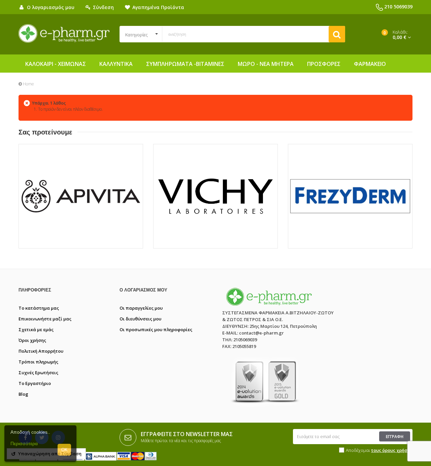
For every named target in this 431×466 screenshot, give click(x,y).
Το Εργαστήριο (35, 383)
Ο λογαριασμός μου (143, 290)
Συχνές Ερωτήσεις (38, 373)
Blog (23, 394)
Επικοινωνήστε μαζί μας (45, 319)
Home (28, 84)
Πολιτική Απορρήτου (41, 351)
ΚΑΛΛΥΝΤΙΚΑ (116, 64)
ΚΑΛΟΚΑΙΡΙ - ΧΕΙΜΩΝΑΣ (55, 64)
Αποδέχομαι (379, 450)
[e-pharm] (64, 33)
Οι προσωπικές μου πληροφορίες (156, 329)
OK (64, 449)
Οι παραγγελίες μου (141, 308)
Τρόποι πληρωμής (38, 362)
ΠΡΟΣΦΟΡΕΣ (323, 64)
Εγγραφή (394, 436)
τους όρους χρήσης (391, 450)
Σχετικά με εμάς (36, 329)
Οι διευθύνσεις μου (140, 319)
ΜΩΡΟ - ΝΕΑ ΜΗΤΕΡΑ (266, 64)
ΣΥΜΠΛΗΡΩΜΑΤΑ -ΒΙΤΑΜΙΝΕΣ (185, 64)
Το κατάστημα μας (39, 308)
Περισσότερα (24, 443)
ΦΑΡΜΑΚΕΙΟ (370, 64)
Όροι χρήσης (32, 340)
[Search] (337, 34)
